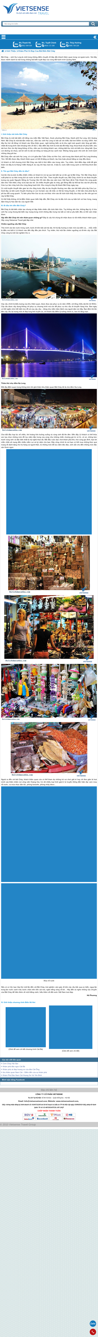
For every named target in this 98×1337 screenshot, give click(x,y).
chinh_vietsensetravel (43, 45)
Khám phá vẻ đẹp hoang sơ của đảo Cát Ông (21, 1069)
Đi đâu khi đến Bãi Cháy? (15, 205)
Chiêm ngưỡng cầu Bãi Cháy (13, 224)
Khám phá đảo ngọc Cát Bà (14, 1066)
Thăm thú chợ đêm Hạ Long (13, 383)
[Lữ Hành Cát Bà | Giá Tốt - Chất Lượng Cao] (2, 51)
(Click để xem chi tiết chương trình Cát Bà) (26, 1049)
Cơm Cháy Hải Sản (10, 1064)
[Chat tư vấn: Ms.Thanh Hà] (20, 45)
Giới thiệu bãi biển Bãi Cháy (15, 134)
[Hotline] (93, 1332)
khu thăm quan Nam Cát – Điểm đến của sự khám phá (25, 1072)
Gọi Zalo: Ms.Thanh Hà (16, 44)
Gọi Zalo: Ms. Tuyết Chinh (38, 44)
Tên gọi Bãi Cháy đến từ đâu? (16, 171)
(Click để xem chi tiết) (70, 1051)
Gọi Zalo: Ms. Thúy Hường (63, 44)
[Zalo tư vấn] (93, 1323)
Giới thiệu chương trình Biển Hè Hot (19, 1002)
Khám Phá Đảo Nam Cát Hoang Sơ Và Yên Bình (22, 1075)
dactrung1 (67, 45)
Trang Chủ (32, 8)
